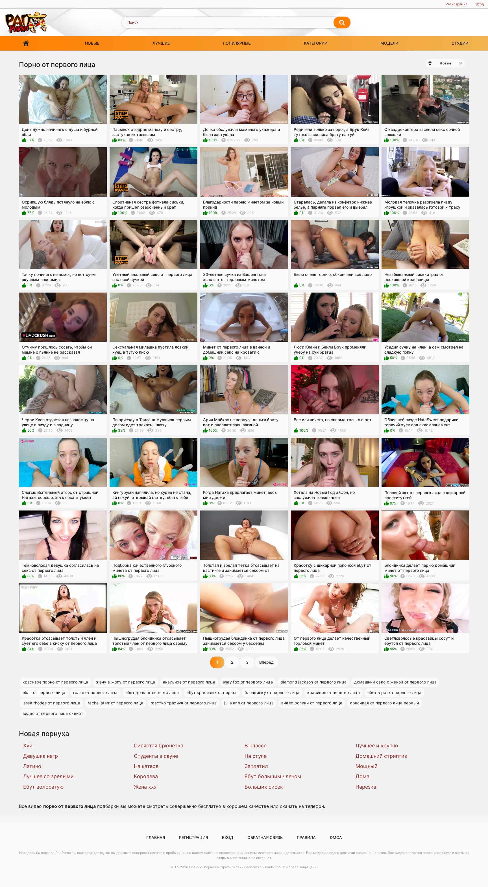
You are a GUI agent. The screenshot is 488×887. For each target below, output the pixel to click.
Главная (26, 43)
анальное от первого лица (189, 682)
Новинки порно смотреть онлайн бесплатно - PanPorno (234, 867)
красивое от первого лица (333, 692)
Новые (92, 43)
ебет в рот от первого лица (394, 692)
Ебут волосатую (43, 787)
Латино (32, 766)
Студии (460, 43)
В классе (256, 745)
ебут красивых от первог (211, 692)
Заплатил (256, 766)
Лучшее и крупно (377, 745)
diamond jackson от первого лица (313, 682)
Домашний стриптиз (381, 756)
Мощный (367, 766)
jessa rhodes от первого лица (51, 702)
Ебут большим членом (273, 776)
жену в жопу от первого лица (125, 682)
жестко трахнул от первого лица (184, 702)
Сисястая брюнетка (158, 745)
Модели (389, 43)
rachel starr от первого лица (115, 702)
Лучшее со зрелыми (48, 776)
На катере (146, 766)
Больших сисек (264, 787)
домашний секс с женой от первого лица (395, 682)
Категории (315, 43)
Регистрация (456, 4)
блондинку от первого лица (272, 692)
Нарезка (366, 787)
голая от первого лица (95, 692)
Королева (146, 776)
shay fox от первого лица (248, 682)
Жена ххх (145, 787)
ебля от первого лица (44, 692)
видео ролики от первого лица (311, 702)
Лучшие (161, 43)
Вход (480, 4)
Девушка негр (40, 756)
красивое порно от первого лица (55, 682)
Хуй (27, 745)
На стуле (256, 756)
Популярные (236, 43)
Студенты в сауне (156, 756)
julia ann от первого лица (249, 702)
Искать (342, 23)
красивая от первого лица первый (384, 702)
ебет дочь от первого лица (152, 692)
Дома (362, 776)
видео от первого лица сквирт (53, 713)
